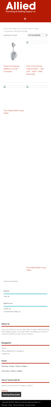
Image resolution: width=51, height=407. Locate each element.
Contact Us (6, 354)
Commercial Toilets (11, 311)
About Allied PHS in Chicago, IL (13, 351)
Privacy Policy (30, 405)
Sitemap (4, 405)
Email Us (5, 390)
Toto (5, 296)
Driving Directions (11, 394)
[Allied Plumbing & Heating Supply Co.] (21, 12)
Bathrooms (17, 28)
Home (6, 28)
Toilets (6, 309)
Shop (10, 28)
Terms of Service (18, 405)
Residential (9, 31)
